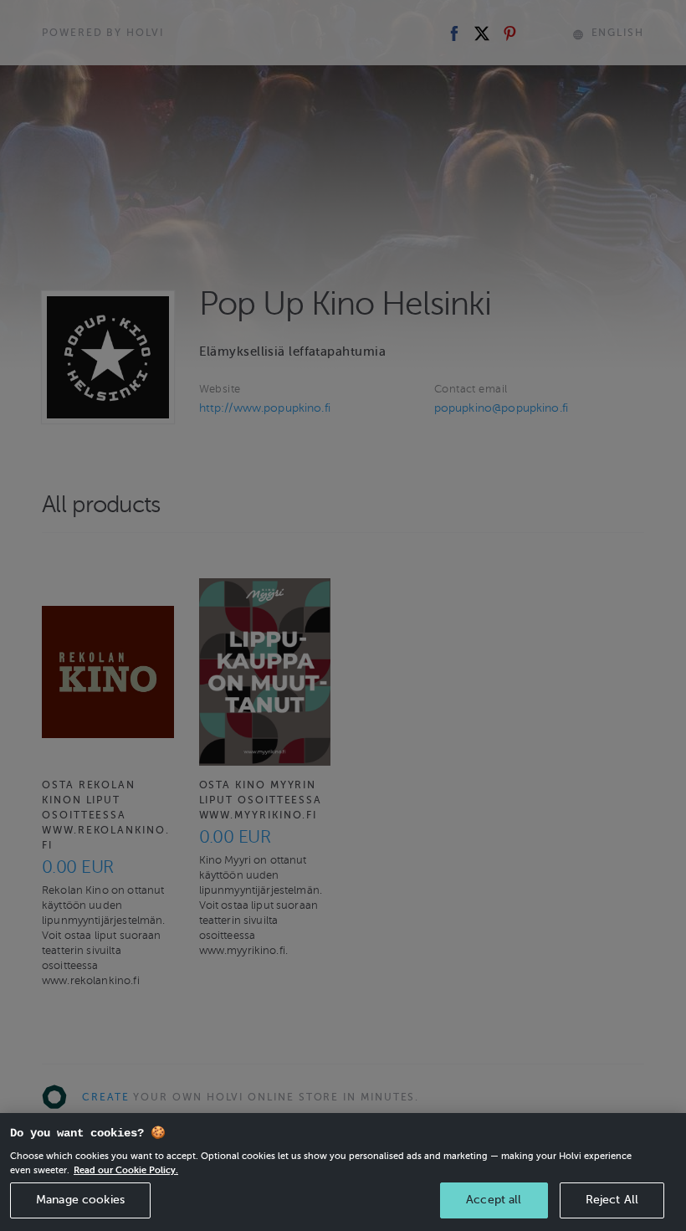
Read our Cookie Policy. (126, 1170)
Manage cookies (80, 1199)
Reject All (612, 1199)
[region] (343, 1172)
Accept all (493, 1199)
